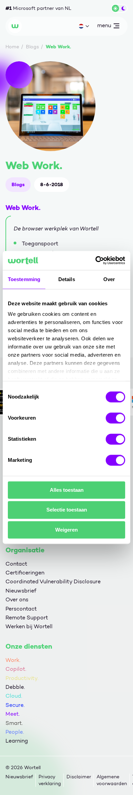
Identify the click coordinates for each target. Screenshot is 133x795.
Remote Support (26, 617)
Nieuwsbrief (20, 590)
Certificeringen (24, 572)
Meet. (12, 714)
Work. (12, 660)
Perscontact (21, 608)
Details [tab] (66, 279)
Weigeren (66, 530)
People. (14, 732)
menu (104, 27)
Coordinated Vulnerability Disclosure (53, 581)
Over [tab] (109, 279)
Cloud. (13, 696)
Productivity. (22, 678)
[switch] (115, 417)
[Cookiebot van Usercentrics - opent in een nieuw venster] (95, 260)
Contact (16, 564)
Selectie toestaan (66, 510)
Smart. (14, 723)
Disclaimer (78, 777)
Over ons (16, 599)
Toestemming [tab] (24, 279)
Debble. (15, 687)
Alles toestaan (67, 490)
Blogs (18, 184)
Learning (16, 740)
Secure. (15, 705)
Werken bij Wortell (29, 626)
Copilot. (15, 669)
